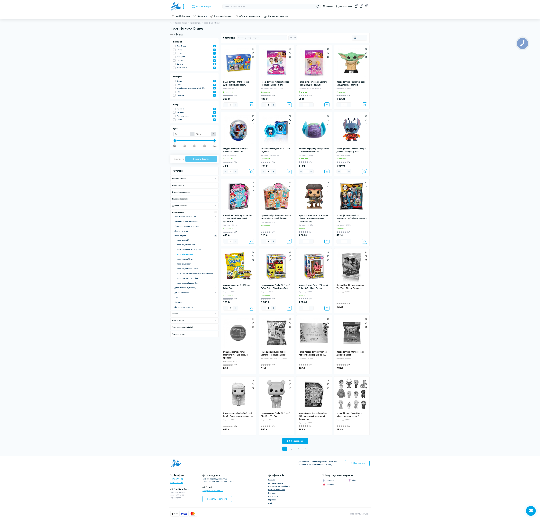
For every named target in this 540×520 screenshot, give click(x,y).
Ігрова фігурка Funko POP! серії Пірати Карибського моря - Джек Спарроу (313, 218)
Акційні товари (183, 16)
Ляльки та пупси (181, 231)
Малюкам (178, 302)
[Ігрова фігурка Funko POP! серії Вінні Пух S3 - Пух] (276, 394)
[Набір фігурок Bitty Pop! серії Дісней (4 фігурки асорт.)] (238, 63)
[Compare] (253, 57)
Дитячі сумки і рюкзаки (184, 307)
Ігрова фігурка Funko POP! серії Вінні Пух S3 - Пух (275, 414)
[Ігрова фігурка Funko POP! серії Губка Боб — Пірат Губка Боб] (276, 266)
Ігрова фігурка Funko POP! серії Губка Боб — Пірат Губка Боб (275, 286)
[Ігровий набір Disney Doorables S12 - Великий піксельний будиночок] (238, 196)
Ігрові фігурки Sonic (184, 264)
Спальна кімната (179, 179)
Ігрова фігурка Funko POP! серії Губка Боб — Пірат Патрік (313, 286)
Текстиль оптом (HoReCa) (182, 327)
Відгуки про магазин (278, 16)
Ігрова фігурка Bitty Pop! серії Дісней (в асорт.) (350, 353)
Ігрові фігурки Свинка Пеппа (188, 283)
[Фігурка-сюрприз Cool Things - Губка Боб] (238, 266)
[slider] (174, 140)
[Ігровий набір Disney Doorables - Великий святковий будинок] (276, 196)
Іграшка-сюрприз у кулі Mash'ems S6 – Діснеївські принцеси (235, 355)
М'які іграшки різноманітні (185, 217)
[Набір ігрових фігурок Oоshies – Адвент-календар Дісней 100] (314, 333)
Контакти (272, 493)
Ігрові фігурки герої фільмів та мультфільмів (195, 273)
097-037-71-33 (176, 479)
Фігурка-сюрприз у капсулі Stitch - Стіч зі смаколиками (314, 150)
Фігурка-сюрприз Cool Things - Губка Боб (237, 286)
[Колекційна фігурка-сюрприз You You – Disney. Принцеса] (352, 266)
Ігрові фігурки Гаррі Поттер (188, 269)
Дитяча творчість (182, 293)
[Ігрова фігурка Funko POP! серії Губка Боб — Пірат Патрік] (314, 266)
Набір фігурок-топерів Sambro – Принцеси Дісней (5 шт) (276, 83)
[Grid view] (355, 37)
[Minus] (225, 105)
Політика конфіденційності (279, 486)
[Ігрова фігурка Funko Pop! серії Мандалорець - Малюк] (352, 63)
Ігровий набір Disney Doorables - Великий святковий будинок (276, 216)
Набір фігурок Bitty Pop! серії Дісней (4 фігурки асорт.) (236, 83)
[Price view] (364, 37)
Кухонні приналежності (181, 192)
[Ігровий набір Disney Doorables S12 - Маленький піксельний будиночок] (314, 394)
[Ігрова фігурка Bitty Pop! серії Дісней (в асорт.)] (352, 333)
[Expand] (215, 178)
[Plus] (235, 105)
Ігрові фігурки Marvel (185, 259)
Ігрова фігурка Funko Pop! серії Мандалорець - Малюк (351, 83)
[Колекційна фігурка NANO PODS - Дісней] (276, 129)
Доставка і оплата (223, 16)
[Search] (318, 6)
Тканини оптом (178, 334)
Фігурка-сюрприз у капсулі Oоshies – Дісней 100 (235, 150)
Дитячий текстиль (179, 206)
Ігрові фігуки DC (183, 240)
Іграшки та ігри (181, 23)
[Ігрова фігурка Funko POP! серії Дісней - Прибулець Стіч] (352, 129)
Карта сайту (273, 496)
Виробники (272, 500)
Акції (270, 503)
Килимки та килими (180, 199)
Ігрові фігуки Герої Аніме (186, 245)
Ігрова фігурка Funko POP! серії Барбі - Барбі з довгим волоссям (238, 414)
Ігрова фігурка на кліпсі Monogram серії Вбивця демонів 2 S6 (352, 218)
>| (305, 448)
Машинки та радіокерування (186, 221)
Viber (354, 480)
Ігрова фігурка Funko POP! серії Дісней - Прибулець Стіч (351, 150)
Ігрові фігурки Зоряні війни (187, 278)
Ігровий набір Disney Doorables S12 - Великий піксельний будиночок (237, 218)
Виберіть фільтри (201, 159)
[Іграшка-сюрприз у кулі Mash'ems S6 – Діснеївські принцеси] (238, 333)
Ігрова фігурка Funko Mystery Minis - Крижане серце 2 (350, 414)
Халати (175, 314)
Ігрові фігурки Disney (185, 254)
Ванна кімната (178, 185)
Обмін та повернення (249, 16)
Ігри (176, 297)
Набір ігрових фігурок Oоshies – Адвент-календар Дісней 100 (313, 353)
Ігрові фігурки (195, 23)
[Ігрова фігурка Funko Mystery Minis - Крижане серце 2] (352, 394)
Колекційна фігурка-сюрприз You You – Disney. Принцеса (350, 286)
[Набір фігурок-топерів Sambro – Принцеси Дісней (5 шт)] (276, 63)
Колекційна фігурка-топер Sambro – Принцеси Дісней (273, 353)
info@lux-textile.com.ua (212, 490)
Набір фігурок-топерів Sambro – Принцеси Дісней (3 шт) (313, 83)
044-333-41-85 (176, 482)
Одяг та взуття (178, 320)
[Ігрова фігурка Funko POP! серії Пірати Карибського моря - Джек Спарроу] (314, 196)
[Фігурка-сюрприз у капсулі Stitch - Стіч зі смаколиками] (314, 129)
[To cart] (251, 104)
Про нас (271, 480)
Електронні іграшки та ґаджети (187, 226)
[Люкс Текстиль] (219, 463)
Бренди (201, 16)
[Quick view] (253, 49)
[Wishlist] (253, 53)
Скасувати (179, 159)
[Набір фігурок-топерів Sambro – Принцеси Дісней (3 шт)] (314, 63)
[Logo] (175, 6)
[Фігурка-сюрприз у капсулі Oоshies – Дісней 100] (238, 129)
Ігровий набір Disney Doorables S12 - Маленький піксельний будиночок (313, 416)
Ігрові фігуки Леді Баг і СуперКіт (189, 250)
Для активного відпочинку (185, 288)
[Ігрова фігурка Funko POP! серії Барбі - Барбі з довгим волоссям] (238, 394)
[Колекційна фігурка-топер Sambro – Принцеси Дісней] (276, 333)
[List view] (359, 37)
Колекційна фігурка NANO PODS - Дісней (276, 150)
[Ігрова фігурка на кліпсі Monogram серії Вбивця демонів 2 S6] (352, 196)
